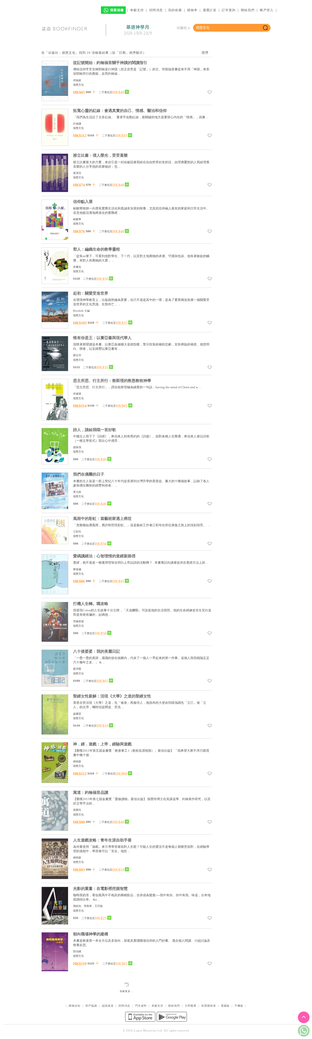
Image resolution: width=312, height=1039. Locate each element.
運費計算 (209, 10)
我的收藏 (175, 10)
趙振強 (77, 447)
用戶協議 (91, 1005)
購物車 (192, 10)
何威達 (77, 393)
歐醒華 (77, 219)
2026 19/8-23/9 (138, 30)
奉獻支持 (137, 10)
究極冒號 (78, 621)
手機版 (238, 1005)
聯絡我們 (247, 10)
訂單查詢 (228, 10)
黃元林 (77, 491)
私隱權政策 (208, 1005)
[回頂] (304, 1017)
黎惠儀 (77, 569)
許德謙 (77, 123)
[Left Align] (127, 92)
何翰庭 (77, 80)
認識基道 (108, 1005)
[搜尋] (265, 28)
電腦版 (225, 1005)
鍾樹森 (77, 761)
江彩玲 (77, 531)
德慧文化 (78, 84)
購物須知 (74, 1005)
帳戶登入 (266, 10)
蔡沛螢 (77, 668)
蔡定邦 (77, 355)
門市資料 (141, 1005)
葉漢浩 (77, 173)
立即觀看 (190, 1005)
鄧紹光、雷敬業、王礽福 (88, 905)
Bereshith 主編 (81, 310)
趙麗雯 (77, 713)
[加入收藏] (210, 92)
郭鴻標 (77, 951)
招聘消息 (156, 10)
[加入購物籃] (94, 92)
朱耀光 (77, 266)
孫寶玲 (77, 809)
